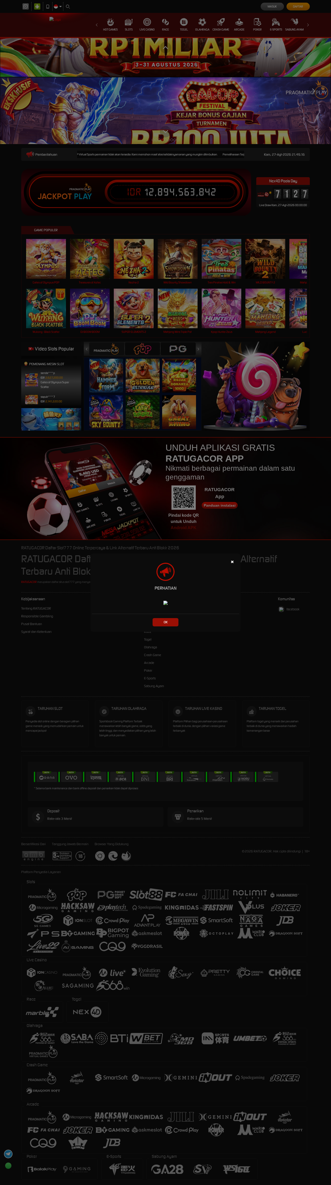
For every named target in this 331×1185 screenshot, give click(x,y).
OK (166, 622)
